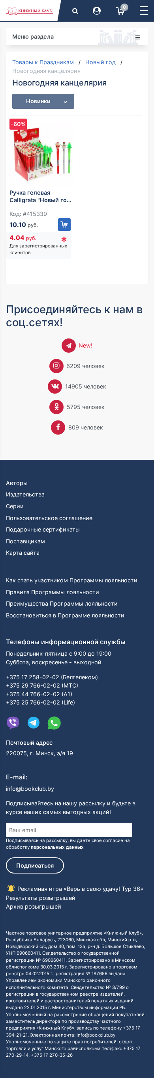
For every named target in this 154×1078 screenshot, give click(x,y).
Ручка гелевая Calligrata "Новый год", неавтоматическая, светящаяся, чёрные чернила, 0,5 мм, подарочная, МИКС (41, 196)
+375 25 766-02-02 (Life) (40, 702)
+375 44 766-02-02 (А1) (39, 694)
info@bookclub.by (30, 788)
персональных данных (57, 847)
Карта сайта (22, 552)
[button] (144, 10)
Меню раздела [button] (33, 36)
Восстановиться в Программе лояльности (65, 615)
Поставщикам (25, 541)
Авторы (17, 483)
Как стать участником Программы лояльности (71, 580)
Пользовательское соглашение (49, 518)
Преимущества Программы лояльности (62, 603)
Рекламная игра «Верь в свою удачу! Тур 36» (79, 888)
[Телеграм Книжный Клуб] (33, 723)
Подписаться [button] (35, 865)
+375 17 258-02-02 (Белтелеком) (52, 677)
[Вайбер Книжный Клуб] (13, 723)
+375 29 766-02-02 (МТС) (42, 685)
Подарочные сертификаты (43, 529)
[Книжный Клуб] (29, 10)
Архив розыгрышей (33, 906)
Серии (15, 506)
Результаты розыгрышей (40, 897)
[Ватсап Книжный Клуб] (54, 723)
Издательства (25, 494)
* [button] (64, 241)
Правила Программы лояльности (52, 592)
